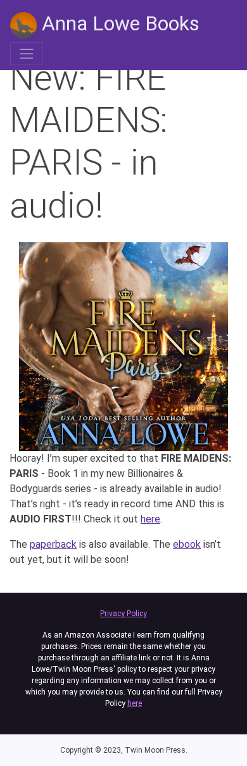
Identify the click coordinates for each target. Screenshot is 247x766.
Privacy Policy (123, 613)
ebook (187, 544)
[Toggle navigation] (26, 53)
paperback (53, 544)
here (150, 519)
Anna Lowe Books (118, 23)
